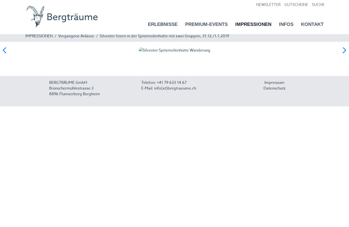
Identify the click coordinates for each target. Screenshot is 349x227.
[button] (343, 50)
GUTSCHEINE (296, 5)
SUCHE (318, 5)
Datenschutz (275, 88)
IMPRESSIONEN (39, 36)
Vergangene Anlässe (76, 36)
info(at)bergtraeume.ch (175, 88)
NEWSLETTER (268, 5)
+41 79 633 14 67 (172, 82)
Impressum (274, 82)
